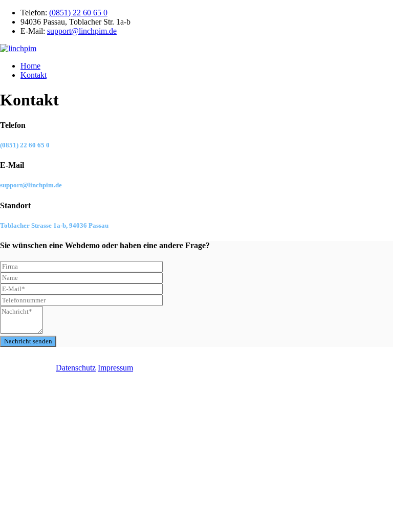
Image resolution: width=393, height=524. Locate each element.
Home (30, 65)
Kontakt (33, 75)
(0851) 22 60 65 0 (78, 12)
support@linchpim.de (82, 31)
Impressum (115, 367)
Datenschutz (76, 367)
